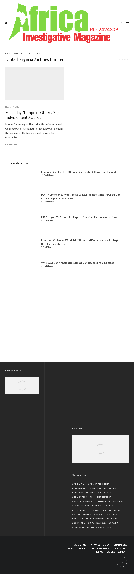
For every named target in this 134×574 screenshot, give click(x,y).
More (108, 510)
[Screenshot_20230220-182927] (34, 83)
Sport (114, 523)
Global (118, 501)
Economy (105, 493)
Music (88, 514)
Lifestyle (80, 510)
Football (104, 501)
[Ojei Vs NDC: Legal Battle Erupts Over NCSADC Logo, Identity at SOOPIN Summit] (22, 388)
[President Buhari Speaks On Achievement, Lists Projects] (100, 453)
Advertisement (100, 484)
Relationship (96, 519)
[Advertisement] (67, 329)
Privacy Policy (99, 545)
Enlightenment (101, 497)
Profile (15, 107)
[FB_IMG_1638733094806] (100, 453)
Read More (11, 144)
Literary (95, 510)
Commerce (80, 488)
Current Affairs (84, 493)
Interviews (94, 506)
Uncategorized (84, 527)
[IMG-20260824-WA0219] (22, 388)
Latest (109, 506)
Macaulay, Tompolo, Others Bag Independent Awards (32, 114)
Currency (111, 488)
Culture (96, 488)
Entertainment (84, 501)
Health (78, 506)
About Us (80, 484)
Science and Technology (90, 523)
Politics (111, 514)
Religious (114, 519)
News (8, 107)
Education (81, 497)
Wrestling (104, 527)
